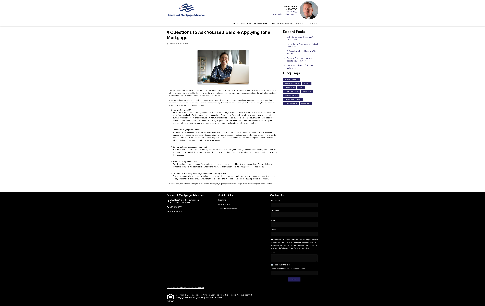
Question (274, 252)
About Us (300, 23)
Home (235, 23)
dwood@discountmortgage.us (284, 14)
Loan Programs (261, 23)
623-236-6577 (291, 12)
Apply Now (246, 23)
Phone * (274, 230)
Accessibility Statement (227, 209)
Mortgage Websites (184, 298)
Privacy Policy (224, 204)
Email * (273, 220)
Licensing (222, 200)
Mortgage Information (282, 23)
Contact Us (313, 23)
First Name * (276, 201)
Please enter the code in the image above (288, 269)
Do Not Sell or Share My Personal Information (185, 288)
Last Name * (276, 210)
